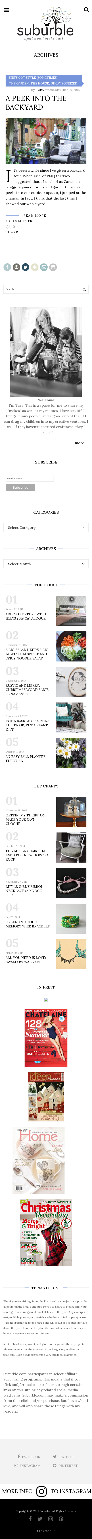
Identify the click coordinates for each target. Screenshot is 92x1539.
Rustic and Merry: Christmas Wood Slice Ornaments (27, 689)
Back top (44, 1531)
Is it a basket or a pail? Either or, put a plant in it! (27, 725)
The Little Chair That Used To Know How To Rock (27, 855)
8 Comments (19, 221)
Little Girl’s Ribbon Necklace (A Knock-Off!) (25, 890)
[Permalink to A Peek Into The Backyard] (46, 141)
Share (12, 232)
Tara (40, 90)
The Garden (19, 83)
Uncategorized (64, 83)
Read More (34, 216)
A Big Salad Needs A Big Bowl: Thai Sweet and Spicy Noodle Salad (27, 654)
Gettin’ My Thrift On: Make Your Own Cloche (26, 819)
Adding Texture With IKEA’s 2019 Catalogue (26, 616)
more (79, 443)
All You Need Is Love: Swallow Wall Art (26, 960)
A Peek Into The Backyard (36, 103)
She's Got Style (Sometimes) (33, 78)
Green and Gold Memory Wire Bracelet (28, 924)
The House (40, 83)
